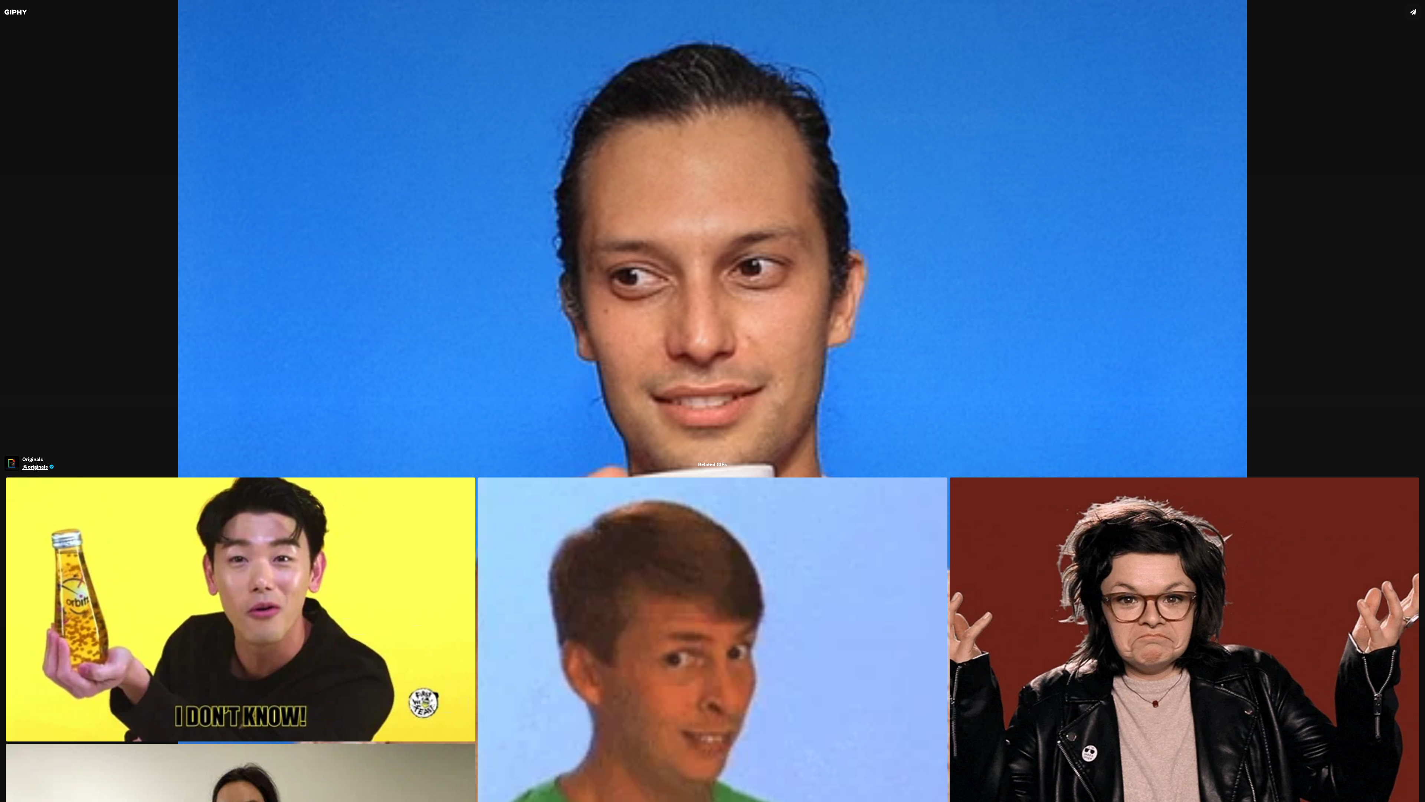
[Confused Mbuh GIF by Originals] (712, 401)
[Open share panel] (1413, 11)
